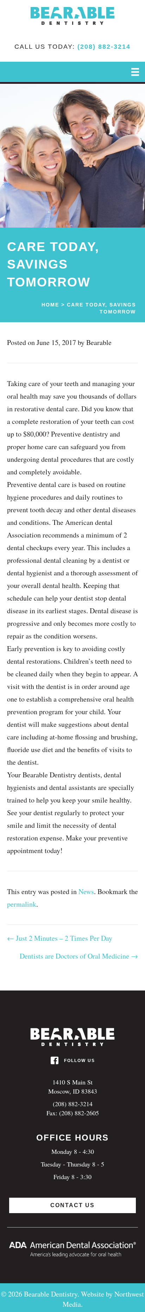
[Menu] (135, 71)
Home (50, 304)
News (86, 891)
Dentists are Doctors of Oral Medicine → (79, 956)
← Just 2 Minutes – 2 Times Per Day (59, 938)
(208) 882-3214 (104, 46)
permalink (21, 904)
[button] (72, 1205)
